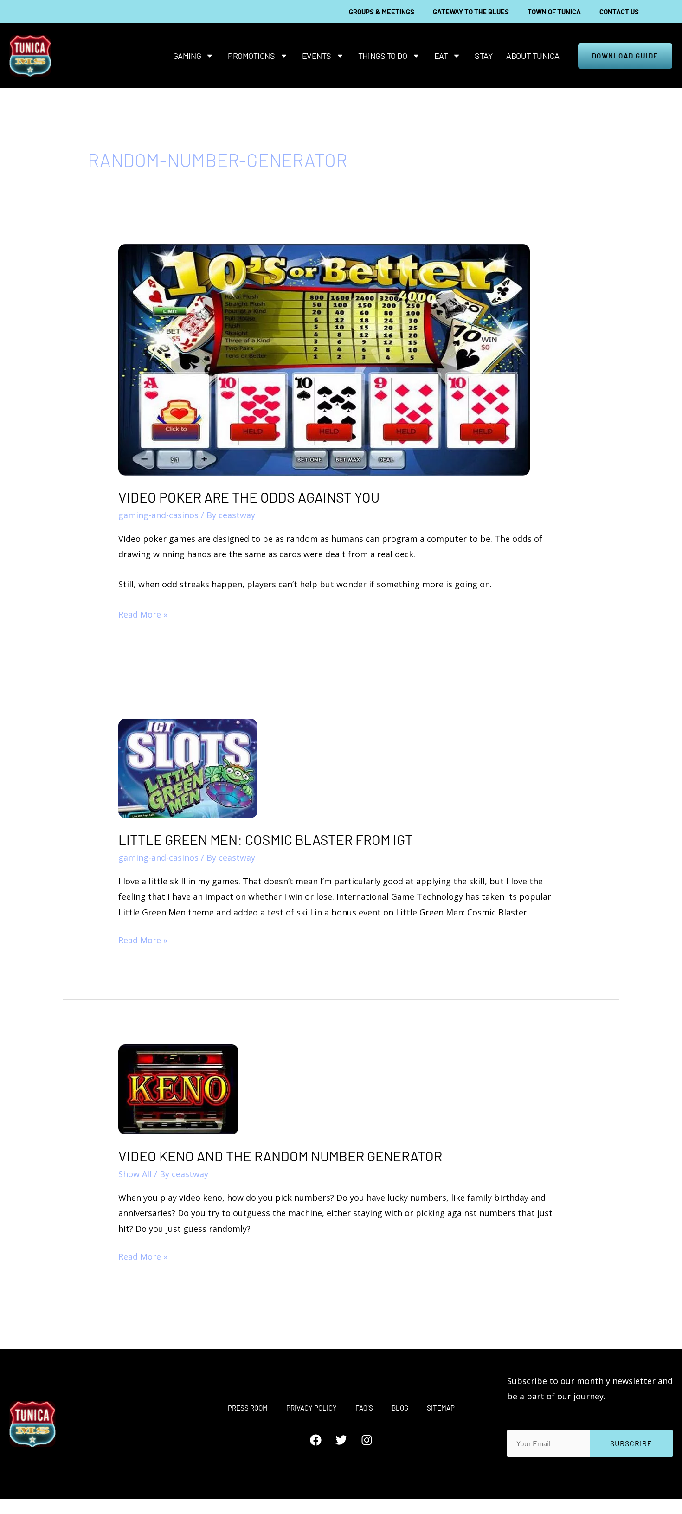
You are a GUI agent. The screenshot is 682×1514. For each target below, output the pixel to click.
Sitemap (441, 1408)
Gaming (187, 56)
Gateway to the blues (471, 11)
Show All (135, 1173)
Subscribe (631, 1443)
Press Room (248, 1408)
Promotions (251, 56)
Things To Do (382, 56)
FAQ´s (364, 1408)
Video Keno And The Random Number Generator (280, 1155)
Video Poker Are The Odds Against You (249, 497)
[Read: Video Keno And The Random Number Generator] (178, 1088)
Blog (400, 1408)
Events (316, 56)
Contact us (619, 11)
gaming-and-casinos (158, 515)
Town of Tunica (554, 11)
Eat (441, 56)
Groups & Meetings (381, 11)
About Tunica (533, 56)
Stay (483, 56)
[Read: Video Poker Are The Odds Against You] (324, 358)
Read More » (142, 613)
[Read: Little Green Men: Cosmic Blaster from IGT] (187, 767)
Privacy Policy (311, 1408)
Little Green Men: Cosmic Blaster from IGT (265, 839)
